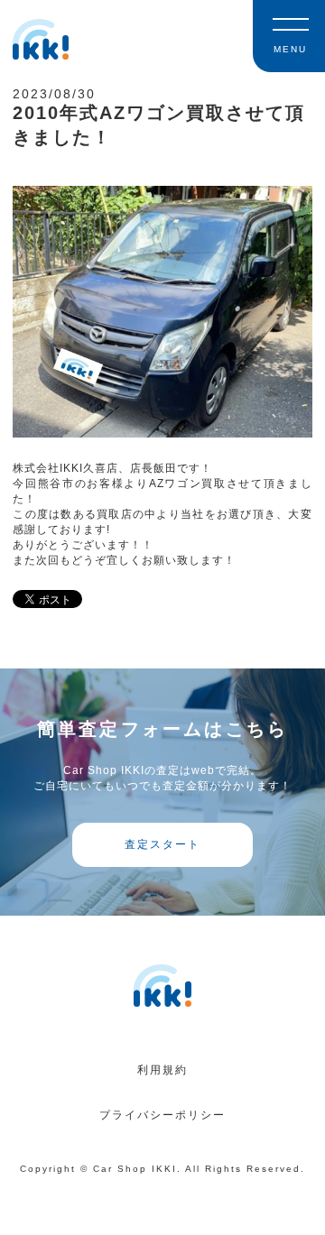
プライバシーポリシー (162, 1115)
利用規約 (162, 1070)
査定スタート (162, 844)
